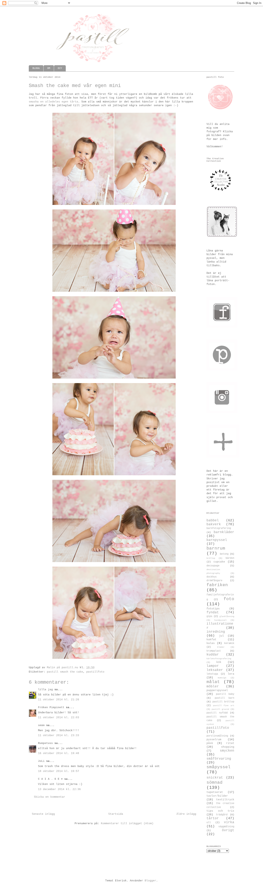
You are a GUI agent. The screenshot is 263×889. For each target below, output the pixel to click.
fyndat (212, 612)
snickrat (214, 778)
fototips (213, 608)
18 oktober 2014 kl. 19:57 (58, 771)
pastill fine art (223, 705)
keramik (229, 643)
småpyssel (218, 767)
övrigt (228, 830)
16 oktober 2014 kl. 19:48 (58, 753)
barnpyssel (216, 540)
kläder (221, 647)
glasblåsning (226, 616)
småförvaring (218, 759)
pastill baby (225, 694)
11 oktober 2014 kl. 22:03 (58, 717)
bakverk (213, 524)
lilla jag (45, 689)
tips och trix (220, 810)
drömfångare (214, 580)
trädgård (221, 814)
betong (224, 554)
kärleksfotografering (218, 658)
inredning (215, 632)
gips (209, 616)
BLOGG (36, 68)
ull (208, 822)
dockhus (211, 576)
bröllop (210, 558)
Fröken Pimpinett (51, 707)
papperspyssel (217, 690)
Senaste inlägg (43, 814)
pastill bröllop (223, 701)
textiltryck (225, 799)
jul (221, 635)
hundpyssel (220, 620)
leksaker (214, 670)
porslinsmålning (217, 735)
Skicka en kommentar (49, 796)
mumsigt (222, 677)
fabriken (217, 585)
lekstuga (212, 674)
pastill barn (224, 698)
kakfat (211, 639)
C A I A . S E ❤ (50, 779)
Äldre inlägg (186, 814)
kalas (210, 643)
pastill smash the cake (65, 671)
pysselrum (213, 739)
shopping (227, 746)
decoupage (212, 565)
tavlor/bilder (217, 795)
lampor (212, 666)
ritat (230, 743)
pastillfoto (95, 671)
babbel (212, 520)
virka (229, 822)
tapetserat (214, 792)
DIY (60, 68)
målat (213, 682)
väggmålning (226, 826)
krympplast (213, 651)
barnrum (215, 548)
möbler (212, 686)
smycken (227, 751)
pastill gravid (220, 709)
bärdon (230, 558)
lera (231, 673)
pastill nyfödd (217, 712)
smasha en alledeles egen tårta (53, 101)
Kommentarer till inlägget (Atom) (127, 823)
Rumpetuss (45, 743)
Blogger (150, 880)
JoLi (41, 761)
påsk (209, 743)
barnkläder (224, 532)
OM (48, 68)
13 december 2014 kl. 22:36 (59, 789)
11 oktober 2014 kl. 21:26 (58, 699)
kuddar (212, 655)
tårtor (212, 818)
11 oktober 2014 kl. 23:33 (58, 735)
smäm (41, 725)
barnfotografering (218, 528)
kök (218, 662)
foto (229, 599)
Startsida (115, 814)
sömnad (214, 782)
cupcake (219, 561)
